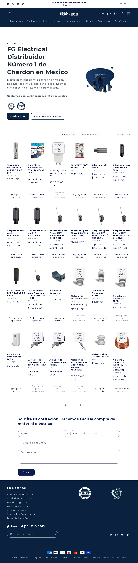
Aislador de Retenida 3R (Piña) (14, 357)
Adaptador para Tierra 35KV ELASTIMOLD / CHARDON (121, 234)
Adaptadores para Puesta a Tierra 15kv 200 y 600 (37, 294)
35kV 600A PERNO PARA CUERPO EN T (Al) (14, 169)
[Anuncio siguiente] (93, 4)
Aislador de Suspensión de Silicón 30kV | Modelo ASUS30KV (79, 365)
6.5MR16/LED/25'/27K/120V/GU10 (58, 173)
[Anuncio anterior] (45, 4)
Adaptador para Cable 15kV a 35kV (121, 167)
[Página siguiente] (88, 405)
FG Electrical (24, 558)
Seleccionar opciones (37, 195)
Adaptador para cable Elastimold (16, 233)
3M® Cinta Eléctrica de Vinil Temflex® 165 (36, 169)
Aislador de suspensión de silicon (57, 362)
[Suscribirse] (55, 534)
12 (80, 405)
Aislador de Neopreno (55, 291)
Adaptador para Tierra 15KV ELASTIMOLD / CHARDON (58, 234)
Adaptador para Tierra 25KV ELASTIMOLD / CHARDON (100, 234)
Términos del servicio (101, 558)
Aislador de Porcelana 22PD (98, 293)
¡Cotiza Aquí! (18, 116)
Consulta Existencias (47, 116)
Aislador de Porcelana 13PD (79, 297)
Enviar (26, 472)
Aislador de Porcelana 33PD (119, 298)
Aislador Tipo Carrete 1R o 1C (100, 355)
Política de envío (119, 558)
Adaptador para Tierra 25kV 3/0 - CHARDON (79, 233)
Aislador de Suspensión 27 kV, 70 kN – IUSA (37, 362)
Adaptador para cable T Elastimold (37, 233)
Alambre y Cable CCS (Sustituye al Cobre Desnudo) (120, 365)
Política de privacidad (80, 558)
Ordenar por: (69, 134)
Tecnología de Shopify (39, 558)
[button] (10, 14)
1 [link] (49, 405)
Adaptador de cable (99, 166)
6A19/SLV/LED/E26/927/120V (79, 166)
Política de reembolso (59, 558)
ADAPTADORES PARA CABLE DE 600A (16, 293)
